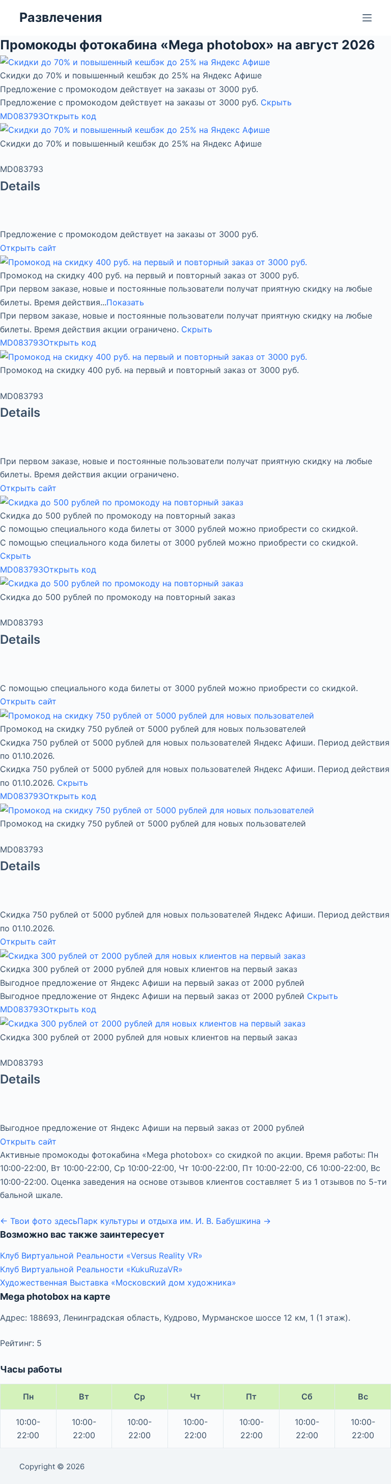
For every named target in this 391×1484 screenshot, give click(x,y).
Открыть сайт (28, 248)
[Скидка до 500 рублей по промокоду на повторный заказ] (121, 501)
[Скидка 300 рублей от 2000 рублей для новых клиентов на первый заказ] (152, 955)
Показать (125, 302)
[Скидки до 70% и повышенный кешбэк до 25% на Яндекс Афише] (135, 61)
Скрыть (276, 102)
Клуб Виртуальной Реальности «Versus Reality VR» (101, 1255)
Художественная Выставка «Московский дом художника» (118, 1282)
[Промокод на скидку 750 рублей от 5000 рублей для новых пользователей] (157, 714)
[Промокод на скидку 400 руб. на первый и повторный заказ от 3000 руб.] (153, 261)
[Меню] (367, 17)
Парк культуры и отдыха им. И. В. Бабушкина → (174, 1221)
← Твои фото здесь (38, 1221)
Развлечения (60, 17)
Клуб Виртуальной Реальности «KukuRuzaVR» (91, 1269)
